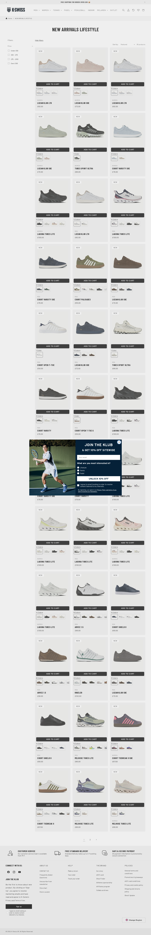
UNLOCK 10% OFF (99, 478)
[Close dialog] (119, 442)
